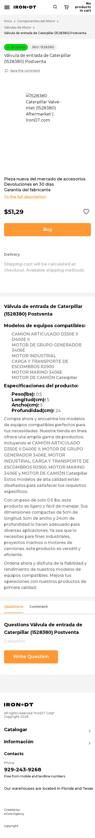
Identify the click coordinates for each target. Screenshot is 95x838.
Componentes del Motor (36, 21)
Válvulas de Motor (17, 27)
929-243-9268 (22, 770)
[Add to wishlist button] (86, 212)
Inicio (8, 21)
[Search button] (55, 7)
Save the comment (25, 71)
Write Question (31, 656)
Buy (47, 229)
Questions (13, 607)
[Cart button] (66, 7)
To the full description (25, 197)
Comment (38, 607)
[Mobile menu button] (7, 7)
